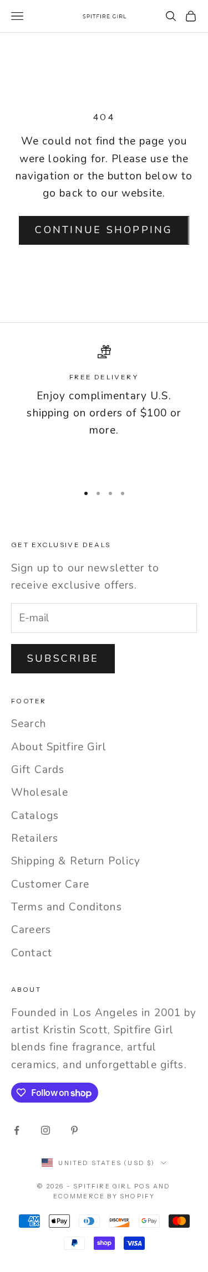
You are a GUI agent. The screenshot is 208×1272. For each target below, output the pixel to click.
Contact (31, 953)
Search (28, 724)
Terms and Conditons (66, 907)
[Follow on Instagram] (45, 1130)
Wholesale (39, 792)
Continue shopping (104, 229)
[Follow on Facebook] (16, 1130)
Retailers (34, 838)
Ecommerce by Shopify (104, 1196)
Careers (31, 930)
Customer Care (50, 884)
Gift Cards (37, 770)
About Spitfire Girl (58, 747)
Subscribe (63, 658)
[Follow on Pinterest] (74, 1130)
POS (142, 1186)
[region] (104, 409)
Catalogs (35, 815)
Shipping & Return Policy (75, 861)
